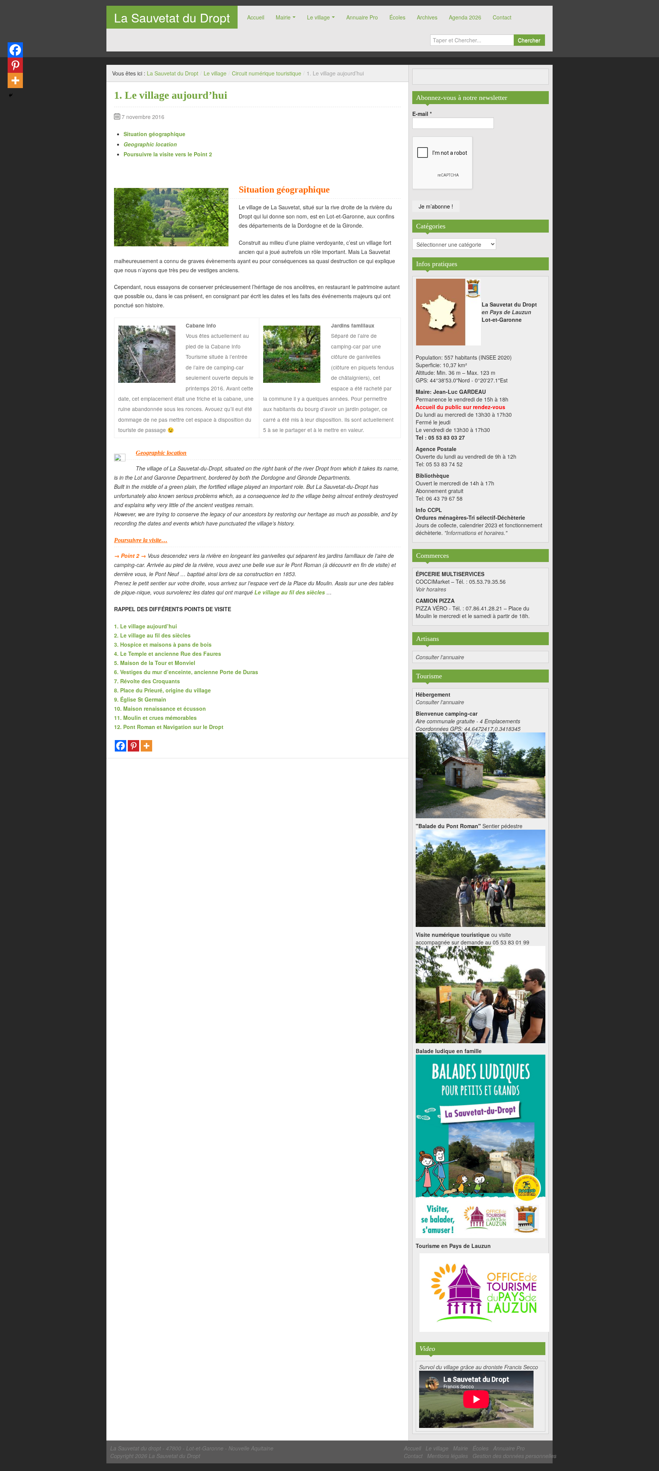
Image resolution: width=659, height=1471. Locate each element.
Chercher (529, 40)
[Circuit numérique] (480, 993)
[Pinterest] (133, 746)
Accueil (255, 17)
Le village (318, 17)
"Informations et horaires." (475, 532)
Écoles (397, 17)
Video (427, 1348)
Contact (502, 17)
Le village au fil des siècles (289, 592)
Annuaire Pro (362, 17)
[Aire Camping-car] (480, 774)
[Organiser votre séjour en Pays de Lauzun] (484, 1293)
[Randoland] (480, 1145)
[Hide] (11, 95)
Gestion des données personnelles (514, 1456)
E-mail (422, 113)
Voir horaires (431, 589)
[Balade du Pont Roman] (480, 877)
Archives (427, 17)
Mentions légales (447, 1456)
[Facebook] (120, 746)
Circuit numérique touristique (266, 73)
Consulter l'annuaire (440, 657)
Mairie (283, 17)
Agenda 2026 (465, 17)
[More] (146, 746)
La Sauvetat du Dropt (172, 17)
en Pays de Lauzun (506, 312)
